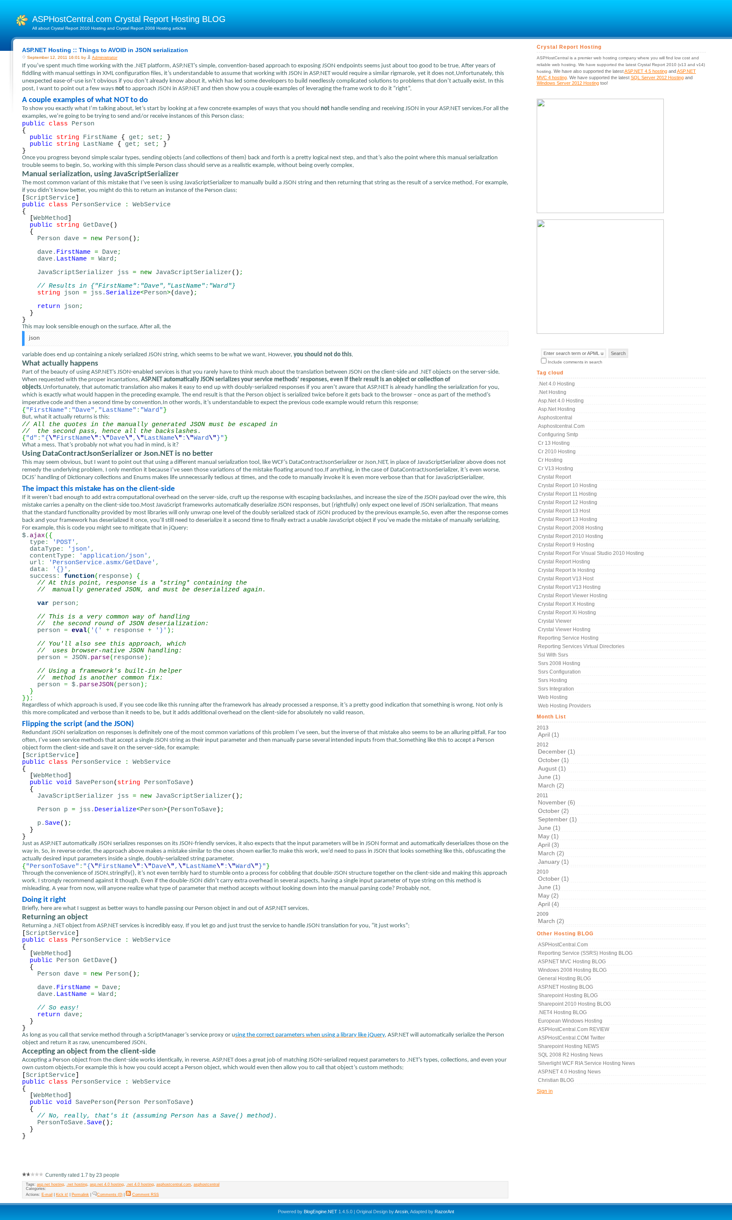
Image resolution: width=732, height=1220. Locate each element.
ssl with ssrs (553, 655)
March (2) (551, 785)
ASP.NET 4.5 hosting (645, 71)
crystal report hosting (564, 562)
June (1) (549, 777)
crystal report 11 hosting (567, 494)
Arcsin (401, 1211)
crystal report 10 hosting (567, 485)
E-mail (47, 1194)
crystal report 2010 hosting (570, 536)
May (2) (548, 895)
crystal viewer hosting (564, 629)
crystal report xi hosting (567, 613)
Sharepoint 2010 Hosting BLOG (574, 1004)
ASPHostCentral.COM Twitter (571, 1038)
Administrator (104, 57)
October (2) (553, 810)
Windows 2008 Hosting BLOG (572, 970)
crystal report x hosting (566, 604)
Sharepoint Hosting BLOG (568, 995)
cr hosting (550, 460)
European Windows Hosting (570, 1021)
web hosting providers (564, 706)
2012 (556, 765)
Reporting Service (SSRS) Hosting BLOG (585, 953)
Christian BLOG (556, 1080)
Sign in (545, 1091)
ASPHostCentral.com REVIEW (573, 1029)
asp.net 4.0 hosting (107, 1184)
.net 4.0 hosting (140, 1184)
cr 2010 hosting (557, 452)
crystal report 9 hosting (566, 545)
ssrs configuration (559, 672)
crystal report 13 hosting (567, 519)
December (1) (556, 751)
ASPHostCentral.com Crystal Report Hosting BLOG (129, 19)
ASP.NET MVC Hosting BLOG (572, 962)
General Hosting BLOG (564, 979)
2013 (548, 731)
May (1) (548, 836)
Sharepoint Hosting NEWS (568, 1046)
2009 (550, 917)
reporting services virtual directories (581, 646)
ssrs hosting (552, 680)
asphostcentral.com (173, 1184)
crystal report (554, 477)
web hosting (553, 697)
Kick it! (62, 1194)
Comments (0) (109, 1194)
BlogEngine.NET (320, 1211)
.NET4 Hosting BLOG (562, 1012)
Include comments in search (575, 362)
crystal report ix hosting (566, 570)
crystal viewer (554, 621)
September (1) (557, 819)
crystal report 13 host (564, 511)
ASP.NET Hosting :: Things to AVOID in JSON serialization (105, 50)
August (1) (552, 768)
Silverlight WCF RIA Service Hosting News (586, 1063)
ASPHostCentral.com (563, 945)
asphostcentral (206, 1184)
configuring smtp (558, 435)
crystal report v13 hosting (569, 587)
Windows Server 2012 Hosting (568, 83)
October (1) (553, 760)
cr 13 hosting (554, 443)
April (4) (548, 904)
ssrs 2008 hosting (559, 663)
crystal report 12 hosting (567, 502)
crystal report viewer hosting (572, 596)
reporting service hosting (568, 638)
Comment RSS (145, 1194)
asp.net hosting (50, 1184)
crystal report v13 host (565, 579)
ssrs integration (556, 689)
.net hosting (77, 1184)
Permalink (80, 1194)
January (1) (553, 861)
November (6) (556, 802)
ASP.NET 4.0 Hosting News (569, 1072)
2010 (553, 888)
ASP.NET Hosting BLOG (565, 987)
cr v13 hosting (555, 468)
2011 (557, 829)
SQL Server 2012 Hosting (657, 77)
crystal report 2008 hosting (570, 528)
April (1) (548, 734)
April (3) (548, 844)
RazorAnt (444, 1211)
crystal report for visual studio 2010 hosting (591, 553)
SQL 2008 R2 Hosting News (570, 1055)
